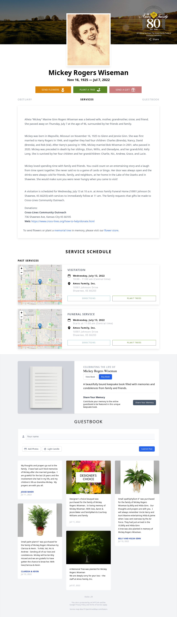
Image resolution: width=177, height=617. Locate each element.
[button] (40, 282)
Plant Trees (134, 298)
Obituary (25, 99)
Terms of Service (96, 605)
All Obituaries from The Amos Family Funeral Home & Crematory (154, 34)
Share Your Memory (144, 402)
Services (87, 99)
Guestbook (150, 99)
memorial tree (62, 230)
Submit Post (146, 449)
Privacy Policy (81, 605)
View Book (90, 376)
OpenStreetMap (91, 609)
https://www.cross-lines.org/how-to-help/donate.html (63, 221)
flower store (111, 230)
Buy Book (105, 376)
